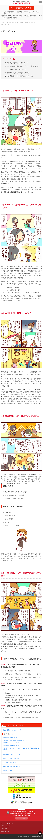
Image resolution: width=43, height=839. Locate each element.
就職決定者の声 (7, 771)
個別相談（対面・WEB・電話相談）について (16, 740)
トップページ (21, 818)
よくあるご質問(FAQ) (9, 762)
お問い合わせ (5, 831)
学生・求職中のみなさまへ (12, 22)
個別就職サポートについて (11, 737)
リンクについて (6, 826)
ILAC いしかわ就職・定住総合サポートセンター (21, 812)
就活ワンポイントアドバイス (27, 22)
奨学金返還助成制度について (11, 745)
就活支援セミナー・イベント (11, 742)
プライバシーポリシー (8, 823)
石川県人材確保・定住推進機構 (29, 836)
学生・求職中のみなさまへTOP (12, 730)
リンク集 (4, 828)
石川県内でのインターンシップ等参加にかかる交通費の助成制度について (22, 748)
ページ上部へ (40, 833)
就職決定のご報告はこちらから (12, 766)
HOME (2, 22)
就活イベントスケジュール (11, 758)
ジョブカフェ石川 (21, 2)
